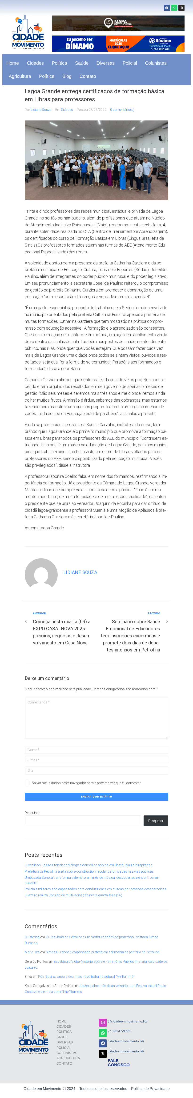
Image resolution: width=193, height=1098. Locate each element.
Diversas (105, 63)
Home (12, 63)
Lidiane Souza (41, 110)
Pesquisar (32, 813)
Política (59, 63)
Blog (67, 76)
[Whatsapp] (174, 8)
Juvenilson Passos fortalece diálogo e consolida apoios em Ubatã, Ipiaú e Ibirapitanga (88, 865)
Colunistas (156, 63)
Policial (130, 63)
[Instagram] (181, 8)
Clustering (32, 937)
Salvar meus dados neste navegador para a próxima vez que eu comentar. (86, 783)
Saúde (81, 63)
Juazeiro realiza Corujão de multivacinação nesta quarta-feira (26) (73, 895)
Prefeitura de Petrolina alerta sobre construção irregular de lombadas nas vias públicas (89, 871)
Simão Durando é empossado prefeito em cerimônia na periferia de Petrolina (102, 952)
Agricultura (20, 76)
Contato (88, 76)
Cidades (35, 63)
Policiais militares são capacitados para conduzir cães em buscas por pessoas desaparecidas (95, 889)
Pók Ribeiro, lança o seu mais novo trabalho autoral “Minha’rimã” (86, 976)
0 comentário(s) (122, 110)
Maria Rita (32, 952)
